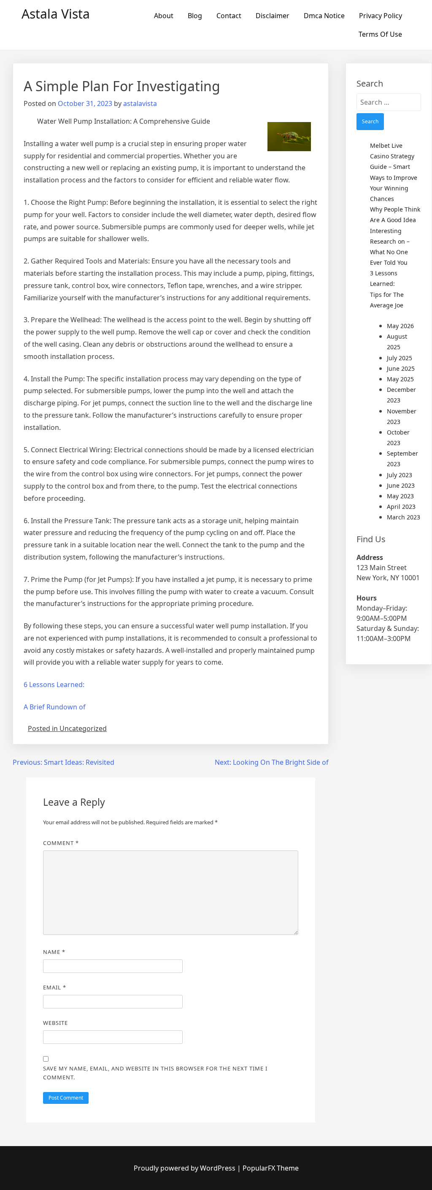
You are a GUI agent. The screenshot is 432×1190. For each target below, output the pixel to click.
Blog (195, 15)
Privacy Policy (380, 15)
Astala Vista (56, 13)
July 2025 (399, 358)
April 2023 (401, 507)
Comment (61, 843)
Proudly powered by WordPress (185, 1168)
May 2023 (400, 496)
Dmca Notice (324, 15)
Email (54, 987)
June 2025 (401, 368)
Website (55, 1023)
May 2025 (400, 379)
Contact (228, 15)
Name (54, 952)
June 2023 (401, 485)
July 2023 (399, 475)
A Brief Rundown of (55, 707)
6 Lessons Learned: (54, 684)
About (163, 15)
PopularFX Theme (271, 1168)
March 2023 (403, 517)
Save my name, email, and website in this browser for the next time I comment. (155, 1073)
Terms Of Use (380, 34)
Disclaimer (272, 15)
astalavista (140, 103)
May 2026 (400, 326)
